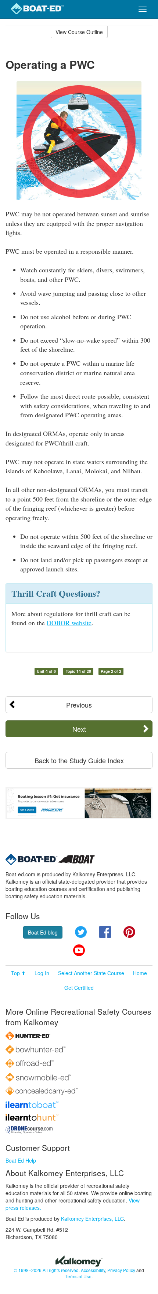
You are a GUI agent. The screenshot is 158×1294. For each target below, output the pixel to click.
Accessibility (93, 1270)
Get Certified (79, 987)
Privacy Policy (121, 1270)
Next (79, 729)
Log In (42, 973)
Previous (79, 704)
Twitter (81, 932)
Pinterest (129, 932)
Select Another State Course (91, 973)
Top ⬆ (18, 973)
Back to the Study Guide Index (79, 760)
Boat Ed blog (43, 932)
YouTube (79, 950)
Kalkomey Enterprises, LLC (92, 1218)
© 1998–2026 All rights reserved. (47, 1270)
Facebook (105, 932)
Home (140, 973)
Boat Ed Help (21, 1160)
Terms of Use (78, 1276)
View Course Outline (79, 32)
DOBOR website (69, 622)
